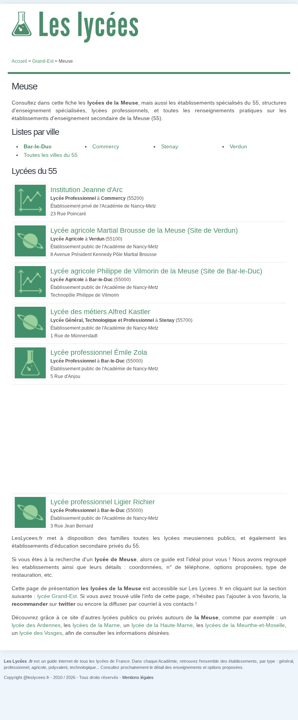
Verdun (238, 146)
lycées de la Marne (96, 625)
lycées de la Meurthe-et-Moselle (245, 625)
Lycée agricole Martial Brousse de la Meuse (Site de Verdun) (144, 230)
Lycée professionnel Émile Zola (98, 352)
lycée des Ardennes (36, 625)
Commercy (105, 146)
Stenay (169, 146)
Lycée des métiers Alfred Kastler (100, 312)
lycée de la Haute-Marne (162, 625)
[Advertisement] (149, 439)
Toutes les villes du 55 (51, 155)
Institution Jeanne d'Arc (86, 190)
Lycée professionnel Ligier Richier (102, 502)
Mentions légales (138, 677)
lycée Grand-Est (57, 596)
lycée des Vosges (40, 633)
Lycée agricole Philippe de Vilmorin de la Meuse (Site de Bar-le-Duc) (156, 271)
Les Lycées (149, 27)
